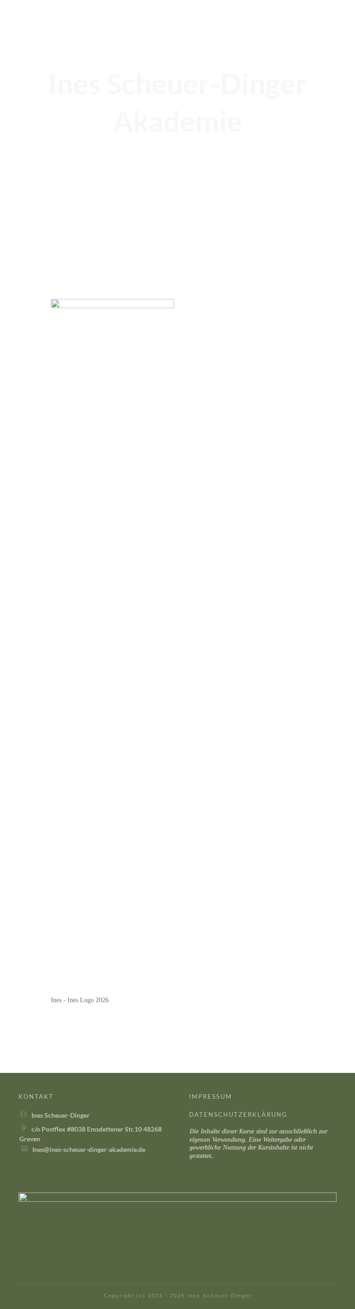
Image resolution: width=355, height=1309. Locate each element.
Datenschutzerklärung (238, 1114)
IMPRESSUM (210, 1096)
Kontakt (36, 1096)
